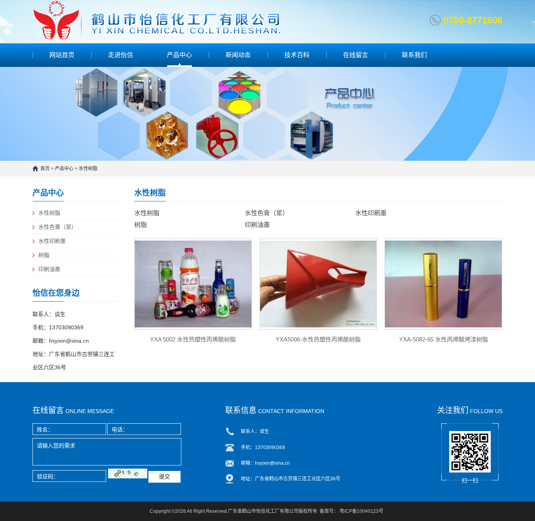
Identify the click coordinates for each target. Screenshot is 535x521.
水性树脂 (88, 168)
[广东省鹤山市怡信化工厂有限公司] (162, 19)
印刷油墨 (49, 269)
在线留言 (355, 55)
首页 (45, 168)
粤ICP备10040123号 (361, 511)
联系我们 (414, 55)
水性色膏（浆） (57, 227)
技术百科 (296, 55)
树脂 (43, 255)
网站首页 (61, 55)
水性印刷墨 (52, 241)
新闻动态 (238, 55)
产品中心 (179, 55)
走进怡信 (120, 55)
